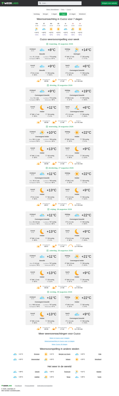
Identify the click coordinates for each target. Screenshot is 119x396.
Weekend (82, 14)
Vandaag (36, 14)
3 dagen (54, 14)
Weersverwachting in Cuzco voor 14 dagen (59, 341)
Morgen (45, 14)
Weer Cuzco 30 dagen (59, 344)
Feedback (18, 386)
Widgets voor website (109, 3)
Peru (62, 9)
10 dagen (72, 14)
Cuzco (69, 9)
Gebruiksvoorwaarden (45, 386)
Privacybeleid (29, 386)
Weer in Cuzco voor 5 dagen (59, 338)
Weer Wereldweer (52, 9)
